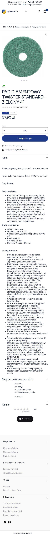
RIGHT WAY (7, 27)
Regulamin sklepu (10, 507)
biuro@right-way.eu (33, 4)
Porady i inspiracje (11, 515)
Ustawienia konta (10, 452)
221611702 (18, 396)
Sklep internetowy (22, 533)
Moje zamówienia (10, 448)
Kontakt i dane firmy (12, 490)
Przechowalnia (9, 456)
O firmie (6, 486)
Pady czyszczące (22, 27)
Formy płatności (10, 469)
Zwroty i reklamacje (12, 503)
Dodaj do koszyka (25, 138)
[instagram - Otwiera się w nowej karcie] (9, 522)
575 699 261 (15, 4)
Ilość (3, 126)
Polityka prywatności (12, 511)
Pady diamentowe (39, 27)
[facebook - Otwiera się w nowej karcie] (4, 522)
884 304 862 (36, 2)
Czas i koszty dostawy (13, 473)
